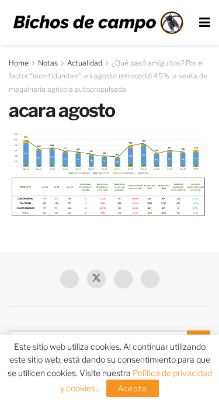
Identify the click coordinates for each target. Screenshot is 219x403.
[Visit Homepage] (98, 22)
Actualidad (84, 62)
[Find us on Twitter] (96, 279)
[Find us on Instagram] (150, 279)
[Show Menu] (204, 22)
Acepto (132, 388)
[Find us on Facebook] (69, 279)
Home (19, 62)
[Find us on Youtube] (123, 279)
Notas (48, 62)
